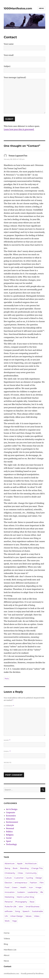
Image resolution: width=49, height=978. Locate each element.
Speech (26, 911)
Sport (8, 841)
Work (7, 921)
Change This (37, 868)
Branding (24, 868)
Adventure (9, 863)
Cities (20, 873)
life (41, 892)
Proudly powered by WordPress (32, 974)
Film (42, 883)
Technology (11, 844)
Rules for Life (10, 906)
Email (7, 751)
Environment (12, 822)
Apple (19, 863)
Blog (6, 944)
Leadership (33, 892)
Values (28, 916)
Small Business (32, 906)
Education (10, 819)
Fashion (33, 883)
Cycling (29, 878)
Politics (9, 831)
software (9, 911)
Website (8, 762)
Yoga (14, 921)
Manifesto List (10, 950)
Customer (18, 878)
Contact (7, 966)
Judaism (21, 892)
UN (6, 916)
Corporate (10, 812)
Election (8, 883)
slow (21, 906)
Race (32, 902)
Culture (8, 878)
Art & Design (11, 809)
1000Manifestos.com (18, 8)
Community (31, 873)
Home (6, 933)
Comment (9, 706)
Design (39, 878)
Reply (7, 678)
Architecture (31, 863)
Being (7, 868)
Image (38, 887)
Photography (21, 902)
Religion (10, 835)
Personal (10, 828)
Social (8, 838)
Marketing (9, 897)
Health (23, 887)
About (6, 955)
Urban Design (16, 916)
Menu (41, 8)
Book (15, 868)
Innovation (10, 892)
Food (7, 887)
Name (7, 740)
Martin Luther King (25, 897)
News (6, 961)
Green (15, 887)
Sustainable (37, 911)
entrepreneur (21, 883)
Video (36, 916)
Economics (11, 816)
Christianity (10, 873)
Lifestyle (10, 825)
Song (17, 911)
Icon (31, 887)
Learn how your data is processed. (19, 129)
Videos (7, 938)
